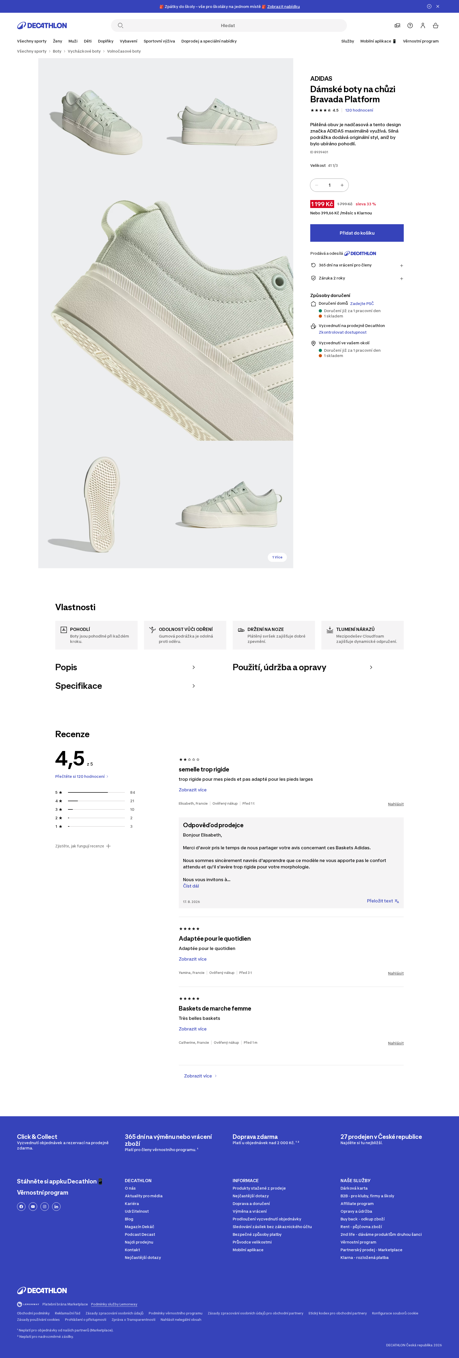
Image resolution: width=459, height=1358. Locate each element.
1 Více (277, 557)
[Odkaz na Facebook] (21, 1206)
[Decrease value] (316, 185)
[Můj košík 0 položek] (435, 25)
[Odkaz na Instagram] (44, 1206)
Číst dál (191, 886)
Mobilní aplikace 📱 (378, 41)
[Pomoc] (410, 25)
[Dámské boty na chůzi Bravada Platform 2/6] (102, 122)
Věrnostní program (421, 41)
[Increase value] (342, 185)
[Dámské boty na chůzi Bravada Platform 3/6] (165, 313)
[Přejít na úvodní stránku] (42, 25)
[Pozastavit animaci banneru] (429, 6)
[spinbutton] (329, 185)
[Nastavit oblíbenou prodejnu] (397, 25)
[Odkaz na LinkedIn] (56, 1206)
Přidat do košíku (357, 233)
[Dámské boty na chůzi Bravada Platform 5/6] (229, 504)
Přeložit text (380, 900)
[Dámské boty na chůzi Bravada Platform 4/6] (102, 504)
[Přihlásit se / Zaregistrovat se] (422, 25)
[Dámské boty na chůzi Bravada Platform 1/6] (229, 122)
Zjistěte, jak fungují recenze (79, 846)
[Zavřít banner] (438, 6)
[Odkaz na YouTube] (33, 1206)
